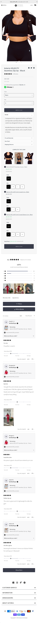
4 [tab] (22, 62)
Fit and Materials (9, 138)
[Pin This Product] (34, 68)
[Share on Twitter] (31, 68)
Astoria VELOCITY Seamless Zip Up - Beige (20, 531)
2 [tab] (18, 62)
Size (5, 99)
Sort (21, 316)
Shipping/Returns (9, 144)
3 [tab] (20, 62)
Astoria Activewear (23, 618)
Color (5, 91)
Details (6, 114)
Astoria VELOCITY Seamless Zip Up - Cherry (20, 373)
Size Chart (7, 141)
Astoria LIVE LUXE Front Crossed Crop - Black (17, 192)
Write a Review (22, 309)
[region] (19, 288)
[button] (11, 74)
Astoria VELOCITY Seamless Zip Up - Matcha (21, 329)
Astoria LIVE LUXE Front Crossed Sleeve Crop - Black (19, 214)
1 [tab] (16, 62)
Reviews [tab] (6, 298)
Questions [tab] (16, 298)
